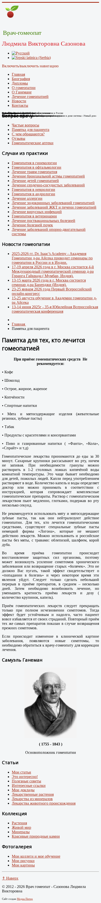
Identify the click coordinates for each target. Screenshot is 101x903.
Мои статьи (21, 772)
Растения (19, 823)
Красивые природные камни (36, 836)
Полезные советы (26, 781)
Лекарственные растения (33, 794)
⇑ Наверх (10, 878)
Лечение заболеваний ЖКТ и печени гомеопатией (54, 207)
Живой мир (21, 827)
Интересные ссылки (29, 785)
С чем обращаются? (28, 134)
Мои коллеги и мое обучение (36, 856)
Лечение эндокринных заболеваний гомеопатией (53, 203)
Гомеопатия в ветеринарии (34, 216)
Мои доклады (23, 790)
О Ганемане (22, 92)
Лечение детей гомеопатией (35, 181)
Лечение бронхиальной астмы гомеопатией (48, 176)
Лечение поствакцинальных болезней (43, 220)
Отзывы (18, 138)
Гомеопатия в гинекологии (34, 163)
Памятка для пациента (30, 129)
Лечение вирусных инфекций (37, 212)
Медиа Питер (25, 898)
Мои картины (23, 865)
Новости (19, 101)
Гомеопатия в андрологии (33, 194)
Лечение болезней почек (32, 225)
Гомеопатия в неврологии (33, 189)
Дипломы (20, 83)
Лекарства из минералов (32, 799)
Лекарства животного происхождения (44, 803)
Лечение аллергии (27, 198)
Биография (21, 79)
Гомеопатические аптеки (32, 143)
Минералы (21, 832)
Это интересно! (25, 777)
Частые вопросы (25, 125)
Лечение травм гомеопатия (34, 172)
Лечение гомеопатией (30, 96)
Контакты (20, 105)
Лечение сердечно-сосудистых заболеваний (48, 185)
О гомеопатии (24, 88)
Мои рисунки (23, 861)
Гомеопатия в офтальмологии (36, 167)
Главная (18, 74)
